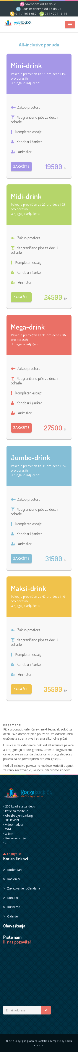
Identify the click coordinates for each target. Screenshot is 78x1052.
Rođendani (14, 870)
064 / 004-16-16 (55, 13)
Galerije (12, 916)
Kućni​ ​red (13, 907)
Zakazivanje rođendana (23, 888)
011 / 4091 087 (25, 13)
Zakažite (21, 166)
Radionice (14, 879)
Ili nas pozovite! (17, 942)
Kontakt (12, 898)
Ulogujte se (14, 854)
